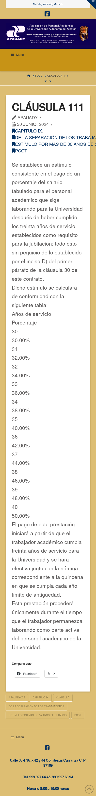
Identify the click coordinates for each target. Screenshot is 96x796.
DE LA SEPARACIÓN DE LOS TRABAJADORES (36, 706)
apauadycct (17, 697)
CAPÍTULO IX (28, 130)
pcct (21, 150)
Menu (20, 54)
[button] (91, 4)
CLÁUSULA (62, 697)
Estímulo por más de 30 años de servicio (38, 715)
